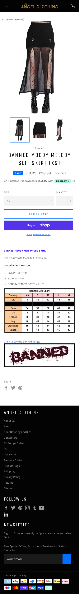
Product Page (12, 465)
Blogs (7, 426)
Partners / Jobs (13, 460)
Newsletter (10, 454)
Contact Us (10, 437)
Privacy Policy (12, 477)
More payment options (39, 234)
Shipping (9, 471)
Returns (8, 482)
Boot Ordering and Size (17, 432)
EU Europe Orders (14, 443)
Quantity (61, 192)
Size (6, 192)
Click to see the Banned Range (22, 341)
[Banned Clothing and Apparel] (39, 366)
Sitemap (9, 488)
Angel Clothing (19, 575)
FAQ (6, 449)
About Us (9, 420)
